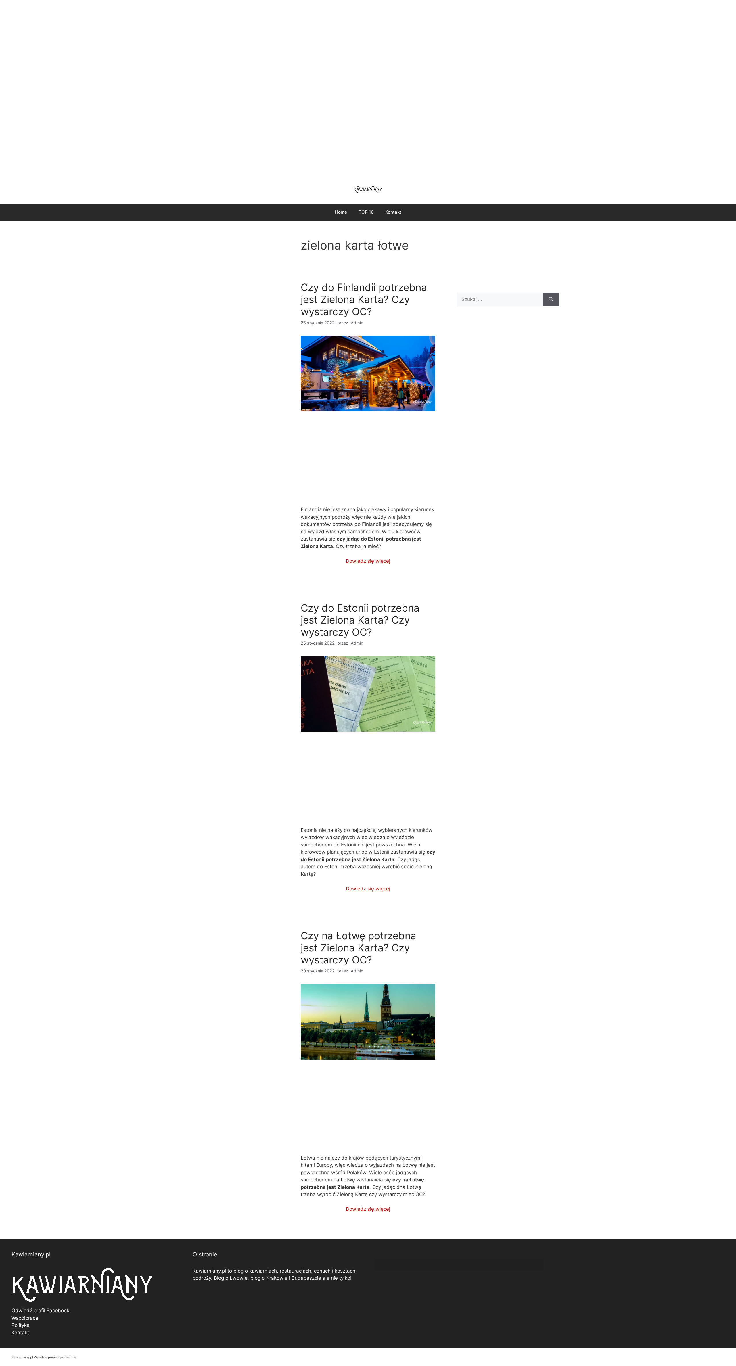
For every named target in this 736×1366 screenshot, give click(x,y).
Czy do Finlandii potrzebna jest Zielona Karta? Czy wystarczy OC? (364, 299)
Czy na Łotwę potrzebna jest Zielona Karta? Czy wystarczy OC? (358, 948)
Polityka (21, 1325)
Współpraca (25, 1318)
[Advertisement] (368, 89)
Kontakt (393, 212)
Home (341, 212)
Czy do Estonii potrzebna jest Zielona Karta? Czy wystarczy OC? (360, 620)
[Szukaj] (551, 299)
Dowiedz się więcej (368, 561)
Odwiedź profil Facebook (40, 1310)
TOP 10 (366, 212)
